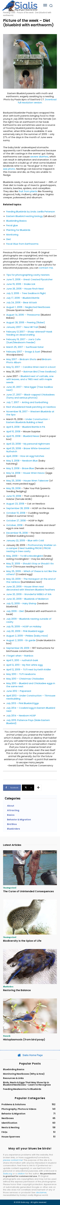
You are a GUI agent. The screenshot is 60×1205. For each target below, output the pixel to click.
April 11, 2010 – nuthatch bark (22, 660)
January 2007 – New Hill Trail (22, 327)
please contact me (12, 1160)
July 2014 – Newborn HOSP (21, 715)
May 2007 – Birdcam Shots (21, 359)
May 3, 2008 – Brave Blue (20, 468)
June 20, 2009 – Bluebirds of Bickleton (27, 598)
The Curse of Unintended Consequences (28, 891)
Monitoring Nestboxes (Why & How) (24, 1073)
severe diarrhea (39, 156)
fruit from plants (28, 191)
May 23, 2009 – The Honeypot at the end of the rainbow (31, 580)
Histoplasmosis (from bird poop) (24, 1039)
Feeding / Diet (9, 12)
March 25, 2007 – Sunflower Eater (25, 347)
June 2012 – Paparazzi (18, 691)
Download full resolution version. (37, 101)
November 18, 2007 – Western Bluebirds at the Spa (30, 413)
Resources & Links (13, 1078)
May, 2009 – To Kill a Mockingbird (24, 555)
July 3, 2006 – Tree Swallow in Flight (26, 293)
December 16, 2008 (17, 532)
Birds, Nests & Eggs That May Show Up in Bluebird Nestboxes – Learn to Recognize (27, 1083)
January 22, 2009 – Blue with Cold (25, 540)
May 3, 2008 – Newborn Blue (22, 460)
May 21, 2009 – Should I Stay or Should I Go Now (30, 565)
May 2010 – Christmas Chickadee (25, 678)
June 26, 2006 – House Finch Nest (25, 288)
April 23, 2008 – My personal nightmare (28, 443)
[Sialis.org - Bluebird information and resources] (20, 5)
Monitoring (12, 234)
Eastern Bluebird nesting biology (24, 216)
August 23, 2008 (15, 503)
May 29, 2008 (13, 488)
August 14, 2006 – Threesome (23, 314)
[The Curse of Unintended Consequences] (30, 867)
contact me (46, 267)
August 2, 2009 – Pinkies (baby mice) (27, 635)
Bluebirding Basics (16, 220)
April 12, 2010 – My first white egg (24, 664)
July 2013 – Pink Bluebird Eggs (22, 703)
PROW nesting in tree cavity (28, 550)
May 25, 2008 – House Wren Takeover (27, 480)
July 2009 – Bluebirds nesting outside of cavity (28, 620)
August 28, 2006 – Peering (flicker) (25, 322)
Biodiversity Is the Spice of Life (22, 941)
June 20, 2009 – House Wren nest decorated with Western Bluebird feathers (30, 588)
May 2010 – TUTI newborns (21, 674)
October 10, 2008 (15, 512)
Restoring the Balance (17, 990)
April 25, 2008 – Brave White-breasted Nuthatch (28, 450)
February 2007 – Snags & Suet (23, 351)
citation (21, 1173)
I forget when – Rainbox (19, 655)
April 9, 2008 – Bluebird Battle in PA (25, 426)
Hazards (6, 1036)
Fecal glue (12, 225)
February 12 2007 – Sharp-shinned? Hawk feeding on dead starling (29, 333)
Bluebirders (8, 986)
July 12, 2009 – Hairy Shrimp (21, 603)
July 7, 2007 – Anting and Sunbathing (27, 402)
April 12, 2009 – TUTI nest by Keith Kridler (28, 669)
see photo (9, 168)
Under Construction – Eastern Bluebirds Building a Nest (28, 421)
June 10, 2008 (13, 496)
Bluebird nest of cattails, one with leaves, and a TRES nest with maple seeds (30, 379)
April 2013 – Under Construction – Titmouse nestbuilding (30, 697)
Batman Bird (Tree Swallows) (40, 371)
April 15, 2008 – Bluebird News (22, 436)
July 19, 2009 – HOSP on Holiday (23, 626)
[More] (38, 788)
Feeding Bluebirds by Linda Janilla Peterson (30, 211)
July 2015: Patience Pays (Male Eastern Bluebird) (28, 722)
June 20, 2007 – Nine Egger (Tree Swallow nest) (29, 388)
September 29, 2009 (17, 648)
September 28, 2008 (17, 508)
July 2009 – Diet (15, 611)
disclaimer (41, 1192)
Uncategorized (9, 888)
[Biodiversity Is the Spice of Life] (30, 917)
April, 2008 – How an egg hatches (25, 456)
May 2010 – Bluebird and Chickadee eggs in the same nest (30, 685)
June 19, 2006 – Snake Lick (20, 284)
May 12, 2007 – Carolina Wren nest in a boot (31, 367)
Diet (8, 239)
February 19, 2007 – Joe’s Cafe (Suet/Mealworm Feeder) (23, 341)
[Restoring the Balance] (30, 966)
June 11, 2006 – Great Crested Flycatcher (29, 279)
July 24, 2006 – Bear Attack (21, 302)
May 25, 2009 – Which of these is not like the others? (31, 573)
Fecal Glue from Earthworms (22, 243)
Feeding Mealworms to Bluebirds (22, 1089)
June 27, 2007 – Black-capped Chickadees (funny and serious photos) (30, 396)
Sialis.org (7, 1173)
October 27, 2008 (16, 520)
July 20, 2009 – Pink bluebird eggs (25, 631)
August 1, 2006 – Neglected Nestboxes (28, 307)
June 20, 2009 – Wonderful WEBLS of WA (28, 594)
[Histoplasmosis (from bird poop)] (30, 1015)
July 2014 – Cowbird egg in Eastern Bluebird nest (30, 709)
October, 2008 (14, 525)
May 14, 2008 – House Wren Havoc (25, 473)
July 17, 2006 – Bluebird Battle (22, 297)
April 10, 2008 (13, 431)
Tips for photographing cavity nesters (28, 274)
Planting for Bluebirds (18, 230)
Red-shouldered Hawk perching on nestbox (31, 406)
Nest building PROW (31, 548)
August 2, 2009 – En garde (21, 640)
